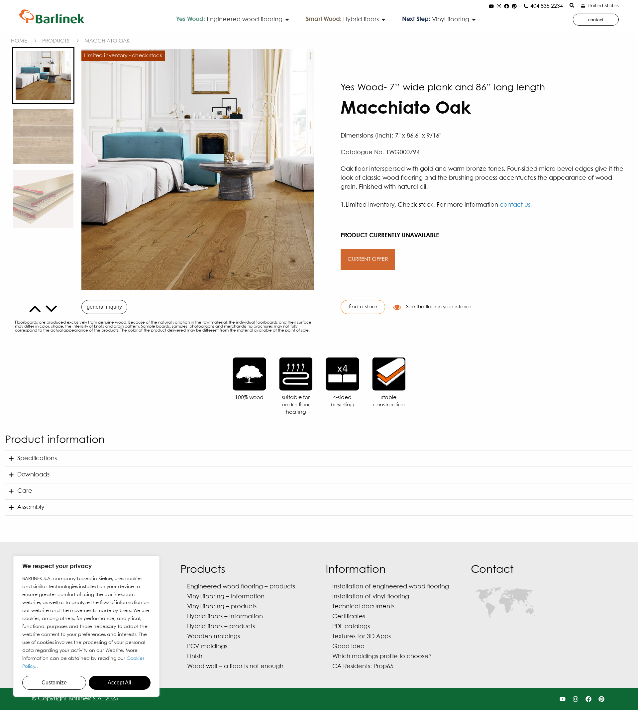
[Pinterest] (514, 6)
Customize (54, 682)
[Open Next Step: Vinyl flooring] (474, 19)
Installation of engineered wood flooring (390, 587)
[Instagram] (499, 6)
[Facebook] (506, 6)
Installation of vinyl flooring (370, 597)
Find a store (363, 306)
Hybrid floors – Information (225, 617)
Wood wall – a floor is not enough (235, 666)
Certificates (348, 617)
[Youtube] (491, 6)
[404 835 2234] (526, 6)
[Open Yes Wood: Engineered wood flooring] (287, 19)
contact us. (516, 205)
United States (603, 6)
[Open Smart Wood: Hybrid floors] (383, 19)
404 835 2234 (546, 6)
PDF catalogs (351, 627)
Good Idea (348, 647)
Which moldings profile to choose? (382, 656)
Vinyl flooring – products (222, 607)
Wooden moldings (213, 637)
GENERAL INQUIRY (104, 307)
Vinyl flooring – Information (226, 597)
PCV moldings (207, 647)
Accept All (119, 682)
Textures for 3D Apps (361, 637)
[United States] (583, 6)
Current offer (368, 259)
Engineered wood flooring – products (241, 587)
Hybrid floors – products (221, 627)
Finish (194, 656)
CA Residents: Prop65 (362, 666)
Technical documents (363, 607)
